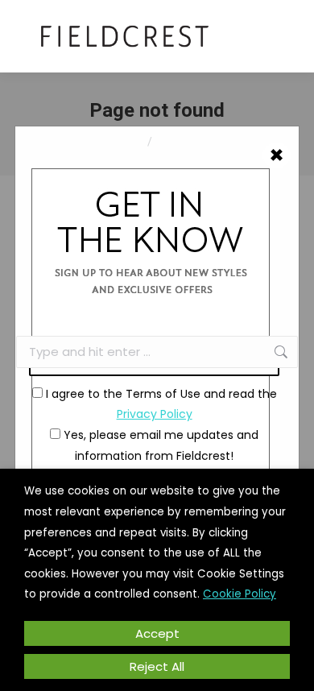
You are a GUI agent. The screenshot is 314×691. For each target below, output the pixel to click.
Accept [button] (157, 633)
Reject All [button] (157, 666)
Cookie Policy (239, 594)
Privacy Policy (154, 414)
